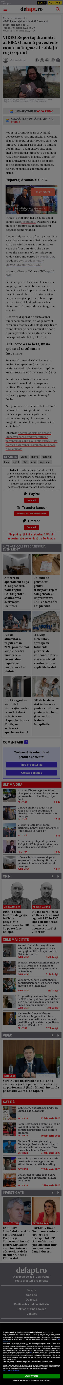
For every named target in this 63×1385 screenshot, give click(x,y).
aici (31, 1352)
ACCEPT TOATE (31, 1376)
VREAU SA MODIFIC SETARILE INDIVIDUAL (31, 1380)
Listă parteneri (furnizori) (11, 1370)
